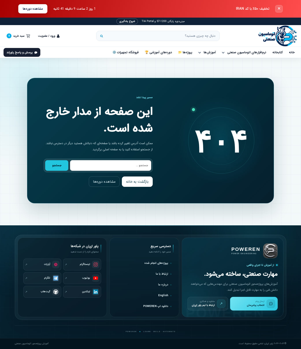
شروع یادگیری (127, 21)
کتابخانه (277, 52)
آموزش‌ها (210, 52)
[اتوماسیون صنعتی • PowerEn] (275, 36)
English (163, 295)
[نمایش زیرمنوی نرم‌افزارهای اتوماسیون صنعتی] (223, 52)
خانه (292, 52)
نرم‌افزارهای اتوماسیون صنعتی (246, 52)
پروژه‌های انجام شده (156, 263)
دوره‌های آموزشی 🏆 (158, 52)
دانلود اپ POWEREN (155, 306)
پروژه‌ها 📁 (185, 52)
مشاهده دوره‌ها (33, 8)
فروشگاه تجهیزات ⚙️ (125, 52)
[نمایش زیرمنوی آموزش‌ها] (199, 52)
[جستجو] (101, 35)
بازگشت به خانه (137, 181)
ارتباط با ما (162, 274)
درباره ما (163, 285)
